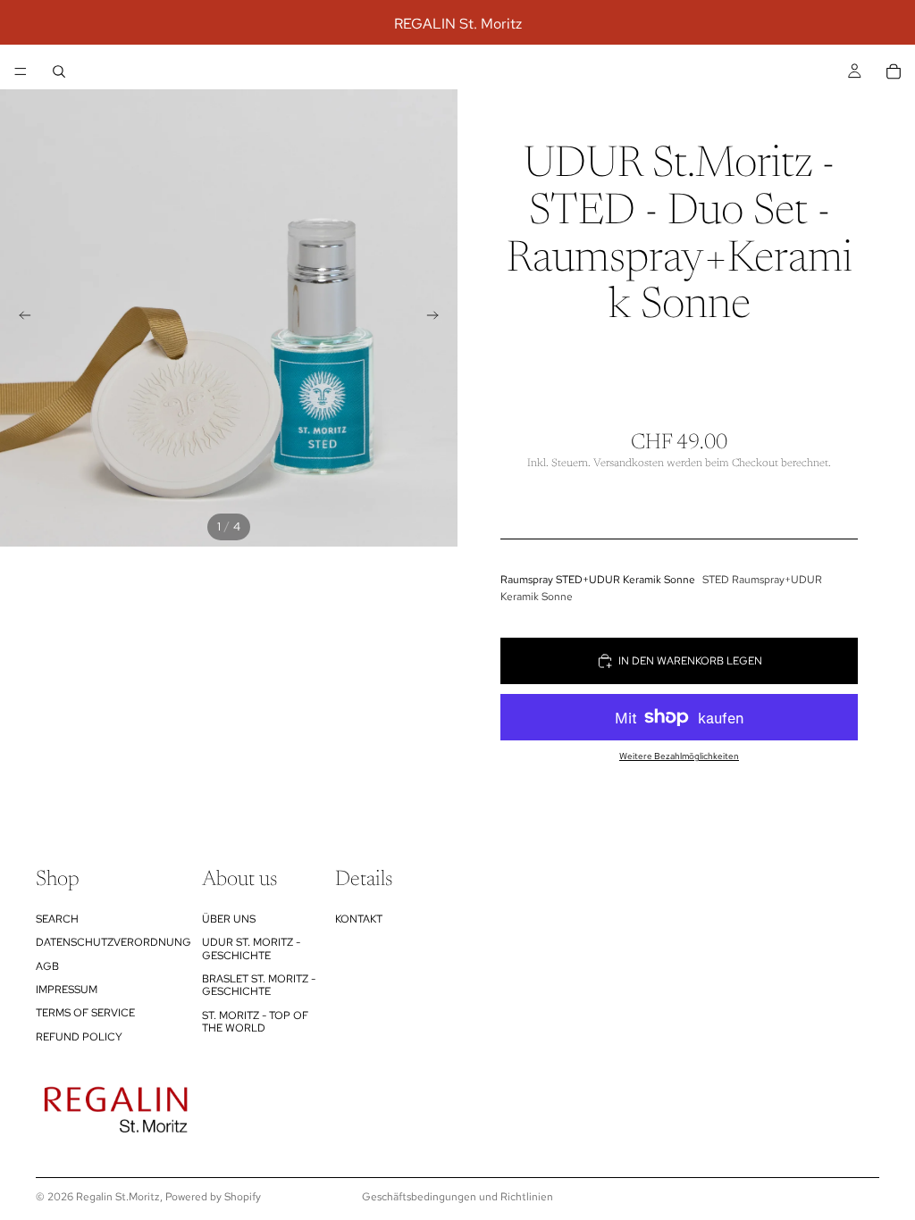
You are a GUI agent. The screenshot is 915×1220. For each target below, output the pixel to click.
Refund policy (79, 1037)
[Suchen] (59, 71)
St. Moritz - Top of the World (255, 1021)
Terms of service (85, 1013)
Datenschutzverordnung (113, 942)
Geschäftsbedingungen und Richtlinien (457, 1197)
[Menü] (20, 71)
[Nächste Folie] (438, 318)
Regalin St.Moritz (118, 1197)
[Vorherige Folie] (19, 318)
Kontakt (358, 919)
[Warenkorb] (893, 71)
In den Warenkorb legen (690, 661)
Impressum (66, 989)
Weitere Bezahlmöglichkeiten (679, 756)
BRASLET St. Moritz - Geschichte (258, 985)
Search (57, 919)
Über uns (229, 919)
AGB (47, 966)
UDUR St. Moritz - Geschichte (251, 948)
